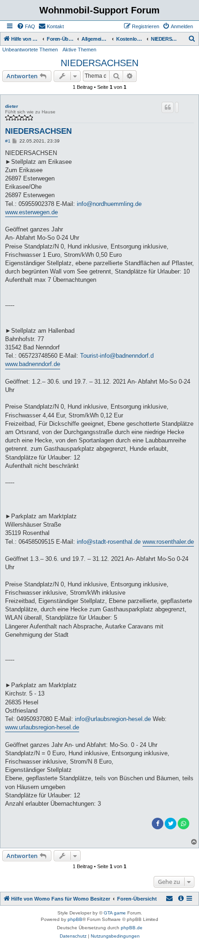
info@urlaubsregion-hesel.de (113, 718)
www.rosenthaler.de (168, 541)
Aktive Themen (79, 49)
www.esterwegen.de (31, 212)
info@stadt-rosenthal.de (109, 541)
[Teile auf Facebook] (157, 823)
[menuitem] (26, 26)
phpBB (75, 919)
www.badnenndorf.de (32, 364)
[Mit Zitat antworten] (168, 107)
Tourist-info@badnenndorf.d (117, 355)
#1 (8, 140)
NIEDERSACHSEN (99, 63)
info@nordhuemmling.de (109, 203)
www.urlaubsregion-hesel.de (42, 727)
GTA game (115, 912)
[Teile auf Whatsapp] (183, 823)
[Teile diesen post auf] (177, 107)
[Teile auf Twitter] (170, 823)
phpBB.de (132, 927)
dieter (11, 106)
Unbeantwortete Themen (30, 49)
